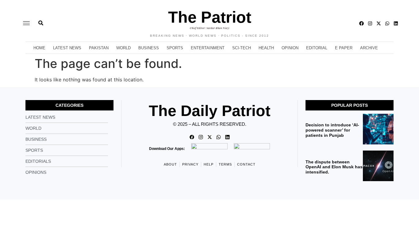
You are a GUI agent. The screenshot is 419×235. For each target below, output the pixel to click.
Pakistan (99, 48)
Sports (175, 48)
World (123, 48)
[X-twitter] (378, 23)
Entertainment (208, 48)
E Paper (343, 48)
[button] (26, 23)
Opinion (290, 48)
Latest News (67, 48)
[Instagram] (370, 23)
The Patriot (209, 17)
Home (39, 48)
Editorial (316, 48)
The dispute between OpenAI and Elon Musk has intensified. (334, 167)
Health (266, 48)
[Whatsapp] (387, 23)
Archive (369, 48)
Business (148, 48)
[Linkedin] (396, 23)
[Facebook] (361, 23)
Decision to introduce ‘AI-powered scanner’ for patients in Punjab (332, 130)
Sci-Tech (241, 48)
